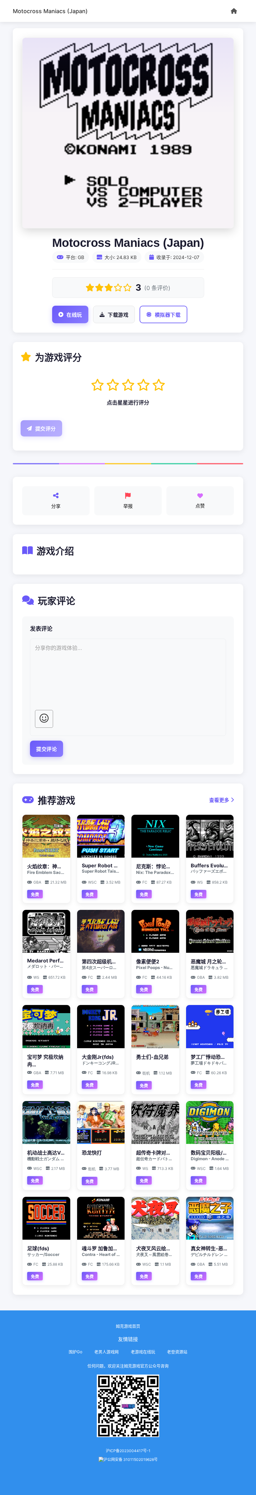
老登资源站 (177, 1351)
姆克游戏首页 (128, 1326)
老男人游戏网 (106, 1351)
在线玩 (74, 315)
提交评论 (46, 749)
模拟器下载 (168, 315)
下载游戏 (118, 315)
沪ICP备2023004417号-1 (128, 1450)
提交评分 (45, 428)
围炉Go (75, 1351)
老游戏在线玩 (143, 1351)
